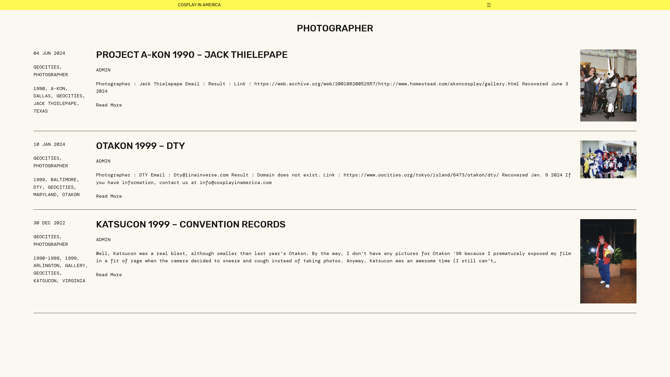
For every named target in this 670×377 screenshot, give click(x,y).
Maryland (45, 194)
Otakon (71, 194)
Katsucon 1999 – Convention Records (191, 224)
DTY (38, 187)
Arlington (46, 265)
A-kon (58, 88)
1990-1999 (46, 258)
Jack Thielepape (55, 103)
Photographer (51, 74)
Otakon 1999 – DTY (140, 146)
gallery (75, 265)
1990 (39, 88)
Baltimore (64, 179)
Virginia (73, 281)
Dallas (42, 96)
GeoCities (46, 67)
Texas (41, 111)
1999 (39, 179)
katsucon (45, 281)
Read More (109, 105)
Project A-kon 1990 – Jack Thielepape (192, 54)
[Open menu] (489, 5)
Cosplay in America (199, 4)
